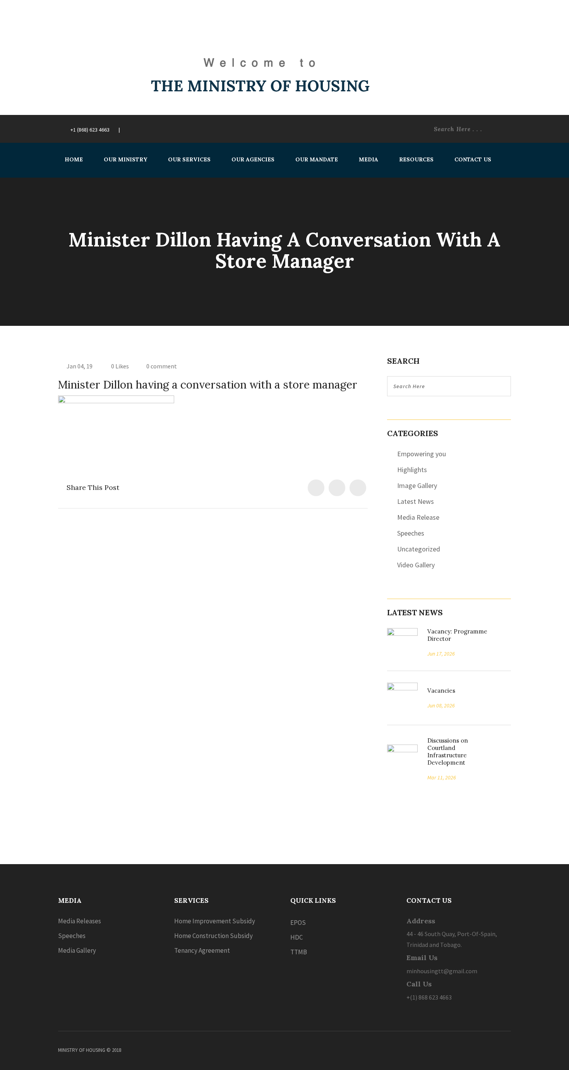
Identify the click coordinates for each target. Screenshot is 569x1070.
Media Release (418, 517)
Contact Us (472, 159)
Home (74, 159)
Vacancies (438, 690)
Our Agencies (252, 159)
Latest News (415, 501)
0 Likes (119, 366)
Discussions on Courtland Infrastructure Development (447, 751)
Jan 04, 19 (80, 366)
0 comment (161, 366)
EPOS (298, 922)
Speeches (410, 533)
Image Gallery (417, 485)
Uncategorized (418, 548)
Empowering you (421, 453)
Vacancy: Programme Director (457, 635)
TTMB (298, 952)
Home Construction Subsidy (213, 935)
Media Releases (79, 921)
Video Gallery (416, 564)
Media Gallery (77, 950)
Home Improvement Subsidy (214, 921)
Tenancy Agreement (202, 950)
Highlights (412, 469)
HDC (296, 937)
